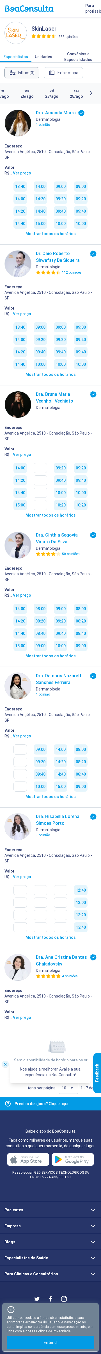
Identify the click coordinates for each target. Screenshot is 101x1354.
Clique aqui (41, 1103)
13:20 (81, 915)
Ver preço (22, 173)
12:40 (81, 890)
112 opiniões (72, 272)
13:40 (20, 186)
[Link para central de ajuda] (7, 1103)
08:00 (40, 608)
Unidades (43, 56)
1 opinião (43, 125)
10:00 (61, 223)
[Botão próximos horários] (91, 93)
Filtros (26, 73)
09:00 (61, 186)
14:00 (20, 199)
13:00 (81, 902)
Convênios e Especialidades (78, 57)
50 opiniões (71, 554)
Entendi (51, 1342)
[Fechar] (5, 1064)
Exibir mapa (68, 73)
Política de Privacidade (53, 1331)
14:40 (20, 223)
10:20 (61, 505)
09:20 (61, 199)
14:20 (20, 211)
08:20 (40, 621)
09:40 (61, 211)
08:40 (40, 633)
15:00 (40, 223)
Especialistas (15, 56)
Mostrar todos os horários (51, 233)
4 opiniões (70, 976)
